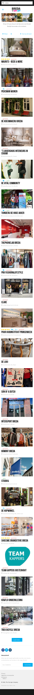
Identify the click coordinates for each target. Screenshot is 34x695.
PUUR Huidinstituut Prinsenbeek (16, 331)
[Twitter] (6, 650)
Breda (4, 678)
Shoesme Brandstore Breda (14, 540)
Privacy (3, 673)
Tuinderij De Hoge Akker (12, 212)
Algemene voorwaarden (7, 675)
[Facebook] (3, 650)
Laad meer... (17, 640)
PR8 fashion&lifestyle (12, 272)
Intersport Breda (9, 421)
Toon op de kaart (27, 34)
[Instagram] (10, 650)
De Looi (4, 361)
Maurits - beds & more (12, 61)
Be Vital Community (10, 183)
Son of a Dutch (8, 391)
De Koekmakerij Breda (12, 121)
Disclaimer (4, 677)
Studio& (5, 480)
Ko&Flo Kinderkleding (11, 599)
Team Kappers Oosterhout (13, 570)
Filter (6, 34)
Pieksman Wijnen (9, 91)
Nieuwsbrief (5, 655)
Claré (4, 302)
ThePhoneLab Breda (10, 242)
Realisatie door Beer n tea (8, 685)
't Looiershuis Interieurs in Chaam (14, 152)
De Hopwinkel (7, 510)
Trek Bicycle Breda (10, 629)
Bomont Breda (8, 451)
